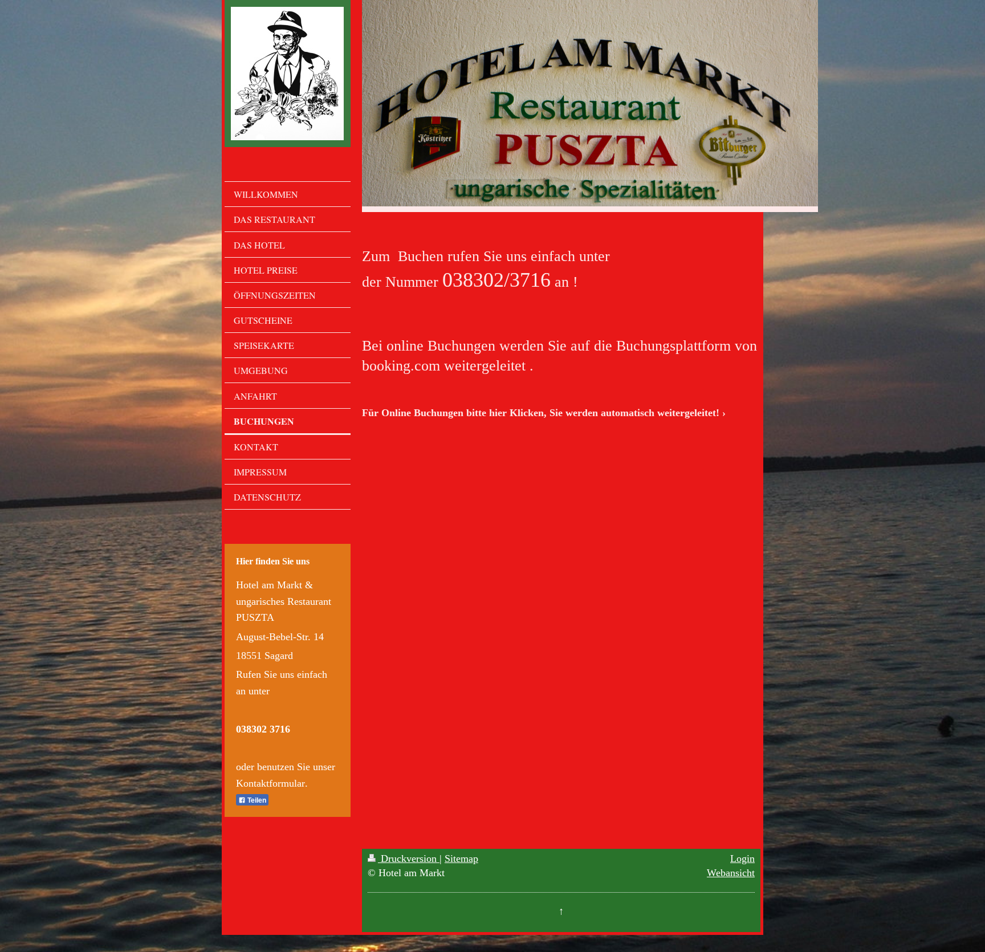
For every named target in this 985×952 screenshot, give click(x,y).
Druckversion (408, 858)
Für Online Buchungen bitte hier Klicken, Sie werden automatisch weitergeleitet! (540, 412)
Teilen (256, 800)
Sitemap (461, 858)
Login (742, 858)
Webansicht (731, 872)
